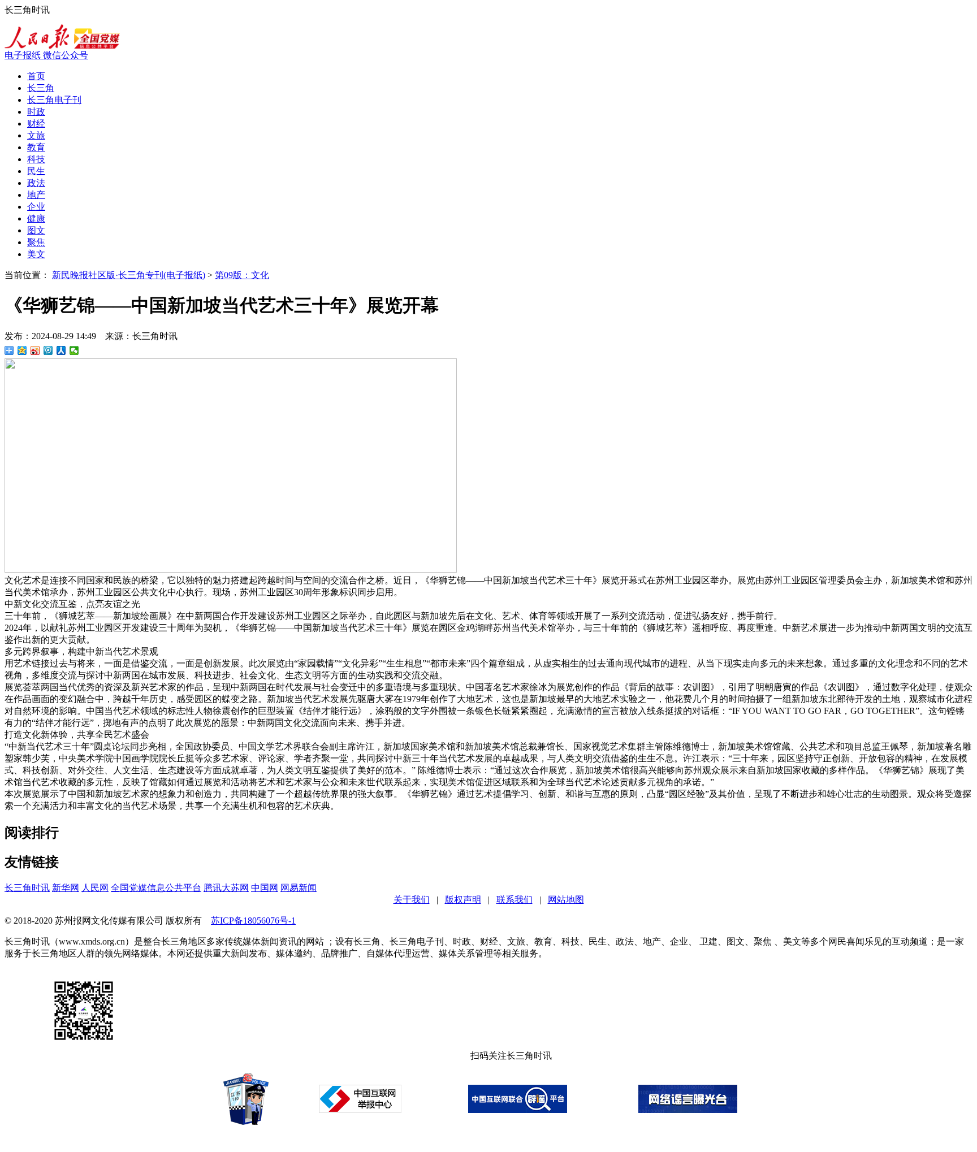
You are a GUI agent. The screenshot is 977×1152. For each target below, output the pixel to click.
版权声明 (463, 899)
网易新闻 (298, 888)
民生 (36, 171)
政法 (36, 183)
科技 (36, 159)
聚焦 (36, 242)
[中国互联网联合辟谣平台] (517, 1110)
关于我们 (412, 899)
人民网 (95, 888)
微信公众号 (65, 55)
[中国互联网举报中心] (360, 1110)
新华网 (65, 888)
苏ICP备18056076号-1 (253, 920)
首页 (36, 76)
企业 (36, 206)
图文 (36, 230)
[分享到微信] (74, 350)
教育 (36, 147)
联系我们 (514, 899)
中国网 (264, 888)
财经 (36, 123)
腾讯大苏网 (226, 888)
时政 (36, 111)
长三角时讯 (27, 888)
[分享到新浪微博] (35, 350)
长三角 (40, 88)
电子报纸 (24, 55)
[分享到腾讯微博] (48, 350)
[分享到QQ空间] (22, 350)
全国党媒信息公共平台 (156, 888)
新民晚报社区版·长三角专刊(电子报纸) (128, 275)
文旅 (36, 135)
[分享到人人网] (61, 350)
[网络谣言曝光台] (687, 1110)
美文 (36, 254)
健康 (36, 218)
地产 (36, 195)
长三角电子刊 (54, 100)
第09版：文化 (242, 275)
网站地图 (566, 899)
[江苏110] (246, 1122)
